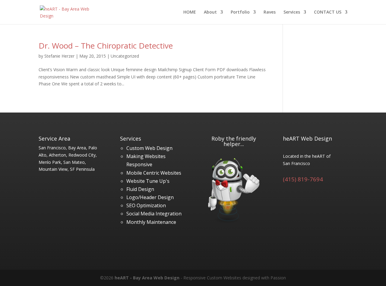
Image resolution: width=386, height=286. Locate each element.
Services (291, 12)
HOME (189, 12)
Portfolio (240, 12)
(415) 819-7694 (303, 179)
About (210, 12)
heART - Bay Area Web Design (147, 278)
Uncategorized (125, 56)
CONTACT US (327, 12)
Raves (270, 12)
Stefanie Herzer (59, 56)
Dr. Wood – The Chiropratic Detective (106, 45)
